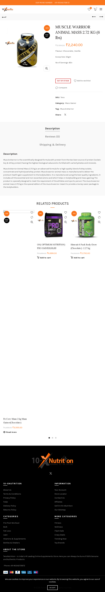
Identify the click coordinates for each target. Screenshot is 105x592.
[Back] (4, 17)
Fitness (58, 523)
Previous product (94, 17)
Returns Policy (9, 510)
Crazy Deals (60, 535)
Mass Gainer (70, 103)
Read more (11, 432)
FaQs (5, 502)
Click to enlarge (46, 68)
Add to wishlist (84, 81)
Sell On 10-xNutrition (64, 506)
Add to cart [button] (45, 258)
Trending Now (60, 539)
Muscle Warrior (67, 109)
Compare (63, 87)
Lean (5, 535)
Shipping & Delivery (53, 144)
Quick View (32, 222)
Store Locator (61, 494)
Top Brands (60, 543)
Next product (100, 17)
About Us (7, 490)
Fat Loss (7, 531)
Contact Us (60, 498)
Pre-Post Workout (11, 523)
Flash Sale (59, 531)
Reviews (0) (52, 136)
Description (52, 128)
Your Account (60, 490)
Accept (52, 588)
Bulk (5, 527)
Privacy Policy (9, 498)
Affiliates (58, 502)
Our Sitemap (60, 510)
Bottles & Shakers (11, 543)
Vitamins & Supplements (14, 539)
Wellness (59, 527)
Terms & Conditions (12, 494)
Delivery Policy (9, 506)
